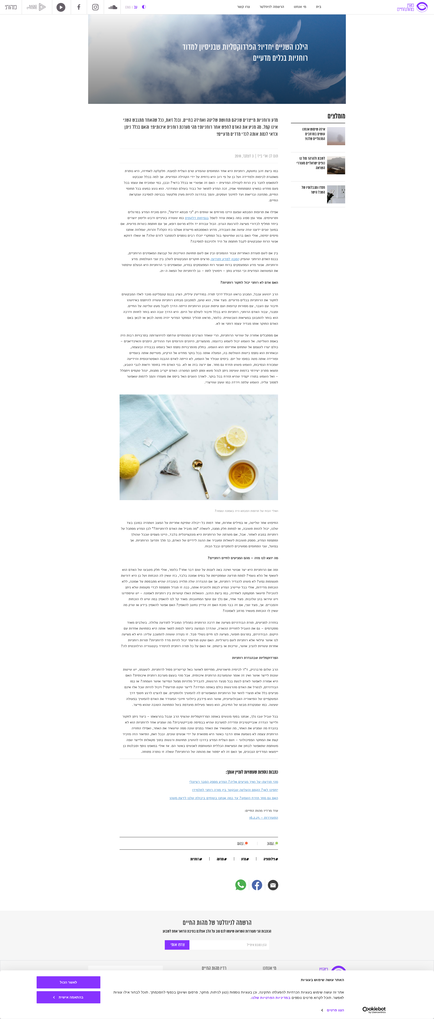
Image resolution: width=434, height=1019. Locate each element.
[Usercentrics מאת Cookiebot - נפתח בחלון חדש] (374, 1010)
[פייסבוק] (257, 885)
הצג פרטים (335, 1010)
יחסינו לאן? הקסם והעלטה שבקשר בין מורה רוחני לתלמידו (235, 789)
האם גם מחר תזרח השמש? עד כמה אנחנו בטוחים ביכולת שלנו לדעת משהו (224, 797)
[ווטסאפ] (240, 884)
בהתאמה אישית (71, 997)
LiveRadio (59, 7)
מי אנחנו (300, 6)
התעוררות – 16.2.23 (263, 817)
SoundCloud (112, 7)
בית (318, 6)
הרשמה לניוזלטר (271, 6)
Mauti (11, 8)
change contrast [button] (144, 7)
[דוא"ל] (273, 885)
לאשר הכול (68, 982)
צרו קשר (243, 6)
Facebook (78, 7)
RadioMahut (37, 7)
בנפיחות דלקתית (197, 217)
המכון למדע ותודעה (224, 258)
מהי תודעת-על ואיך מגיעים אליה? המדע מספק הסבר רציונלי (233, 781)
